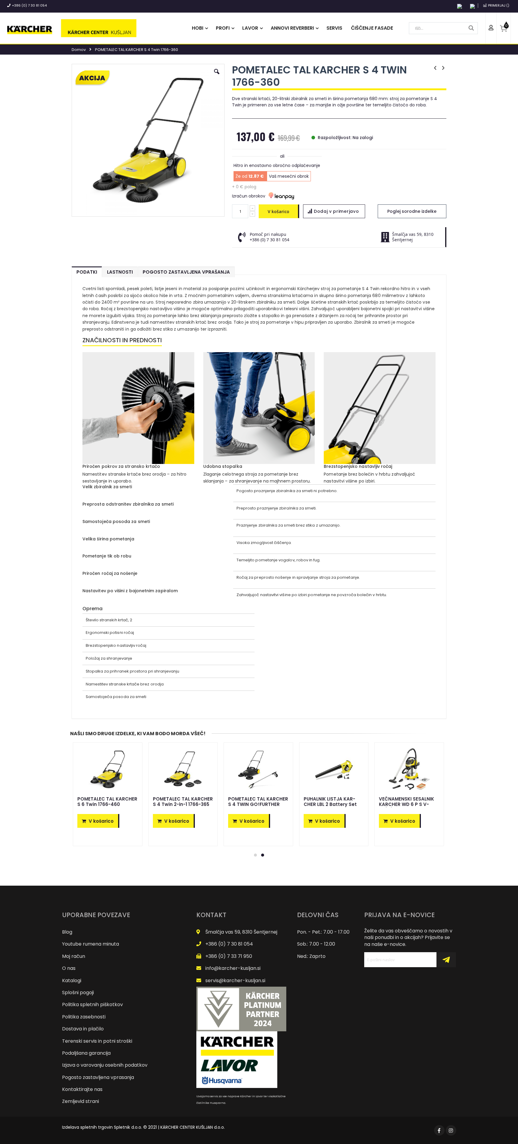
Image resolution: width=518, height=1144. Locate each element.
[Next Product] (443, 68)
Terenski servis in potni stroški (97, 1041)
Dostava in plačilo (83, 1028)
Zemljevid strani (80, 1101)
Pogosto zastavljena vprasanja (98, 1077)
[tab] (87, 270)
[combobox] (443, 28)
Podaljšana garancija (86, 1053)
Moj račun (73, 956)
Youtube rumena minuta (90, 943)
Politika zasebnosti (84, 1016)
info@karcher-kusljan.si (232, 968)
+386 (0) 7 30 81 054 (29, 5)
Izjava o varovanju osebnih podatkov (104, 1065)
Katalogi (71, 980)
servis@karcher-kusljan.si (235, 980)
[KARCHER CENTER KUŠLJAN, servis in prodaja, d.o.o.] (71, 28)
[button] (216, 76)
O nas (69, 968)
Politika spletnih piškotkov (92, 1004)
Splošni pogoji (78, 992)
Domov (79, 49)
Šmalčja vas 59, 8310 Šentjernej (241, 932)
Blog (67, 932)
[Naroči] (446, 959)
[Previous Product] (435, 68)
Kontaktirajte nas (82, 1089)
